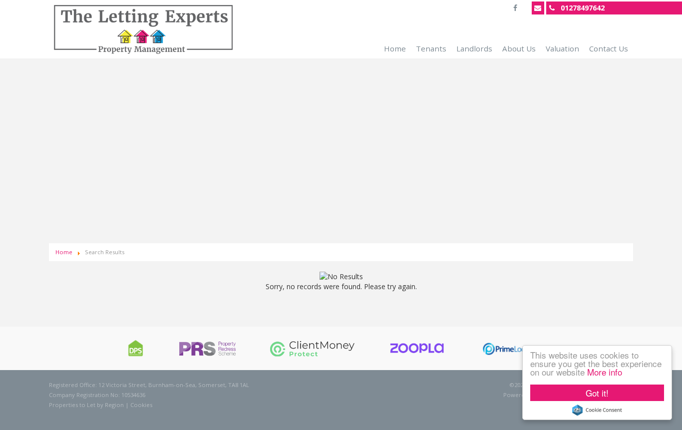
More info (604, 372)
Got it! (597, 393)
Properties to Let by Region (86, 405)
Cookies (141, 405)
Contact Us (608, 48)
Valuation (562, 48)
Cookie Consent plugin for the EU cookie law (597, 410)
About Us (519, 48)
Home (395, 48)
